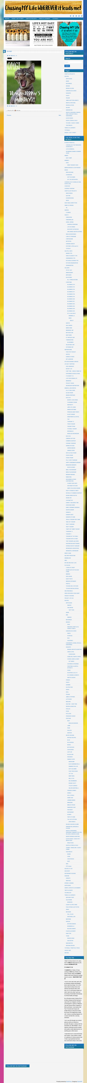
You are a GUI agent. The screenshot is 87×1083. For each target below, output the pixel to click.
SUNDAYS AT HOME (70, 517)
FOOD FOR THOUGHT (71, 352)
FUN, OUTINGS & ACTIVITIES (72, 907)
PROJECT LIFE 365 (69, 598)
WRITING (67, 952)
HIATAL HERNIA (69, 222)
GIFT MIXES (71, 661)
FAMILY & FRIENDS (69, 205)
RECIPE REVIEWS (70, 735)
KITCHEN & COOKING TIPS (72, 260)
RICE (68, 638)
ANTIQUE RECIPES (71, 737)
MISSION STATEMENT (71, 581)
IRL (66, 207)
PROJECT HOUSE (70, 383)
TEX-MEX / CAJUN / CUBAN (72, 123)
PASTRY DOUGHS (71, 677)
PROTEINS (68, 718)
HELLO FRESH (70, 795)
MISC (66, 560)
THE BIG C (68, 248)
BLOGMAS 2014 (71, 284)
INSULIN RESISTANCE (71, 234)
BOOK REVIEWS (69, 172)
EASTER (68, 323)
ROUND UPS (69, 497)
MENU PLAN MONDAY (71, 472)
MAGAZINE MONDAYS (71, 465)
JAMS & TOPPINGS (70, 696)
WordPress (69, 1081)
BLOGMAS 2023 (71, 306)
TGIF (68, 419)
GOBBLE (69, 793)
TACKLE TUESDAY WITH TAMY (73, 519)
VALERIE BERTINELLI (74, 788)
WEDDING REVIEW (70, 945)
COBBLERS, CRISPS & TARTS (74, 656)
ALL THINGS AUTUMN (72, 279)
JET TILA (71, 773)
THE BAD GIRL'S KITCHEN (72, 586)
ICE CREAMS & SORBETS (73, 675)
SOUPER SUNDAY (70, 509)
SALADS (68, 107)
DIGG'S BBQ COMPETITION (71, 203)
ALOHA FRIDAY (69, 392)
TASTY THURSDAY (70, 524)
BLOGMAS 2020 (71, 299)
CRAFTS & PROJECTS (31, 18)
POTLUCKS (68, 713)
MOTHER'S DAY (69, 332)
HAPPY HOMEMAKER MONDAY (73, 462)
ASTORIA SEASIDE (71, 923)
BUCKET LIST (69, 368)
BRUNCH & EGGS (70, 88)
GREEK (67, 689)
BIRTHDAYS (68, 275)
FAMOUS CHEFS (71, 759)
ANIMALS (67, 160)
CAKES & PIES (70, 651)
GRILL (67, 692)
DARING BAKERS (71, 448)
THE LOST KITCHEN (72, 819)
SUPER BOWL (68, 885)
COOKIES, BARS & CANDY (73, 659)
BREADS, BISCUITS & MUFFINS (74, 649)
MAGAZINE (70, 802)
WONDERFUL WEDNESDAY (72, 550)
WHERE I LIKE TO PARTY (18, 18)
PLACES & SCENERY (71, 931)
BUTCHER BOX (70, 747)
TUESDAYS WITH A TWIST (72, 538)
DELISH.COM (70, 754)
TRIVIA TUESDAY (71, 424)
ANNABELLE (72, 315)
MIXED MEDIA (69, 193)
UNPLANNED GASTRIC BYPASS (74, 231)
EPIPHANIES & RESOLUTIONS (73, 373)
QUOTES (68, 354)
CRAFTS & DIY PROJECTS (71, 191)
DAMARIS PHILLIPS (73, 766)
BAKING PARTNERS (70, 395)
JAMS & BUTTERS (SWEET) (72, 100)
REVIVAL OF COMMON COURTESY (74, 493)
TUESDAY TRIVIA (71, 426)
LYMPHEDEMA (69, 239)
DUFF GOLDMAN (71, 177)
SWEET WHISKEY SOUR (72, 165)
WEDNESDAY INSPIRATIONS (72, 385)
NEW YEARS (69, 335)
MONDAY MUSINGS (70, 474)
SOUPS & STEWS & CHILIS (72, 845)
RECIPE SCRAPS (71, 467)
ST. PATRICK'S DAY (70, 337)
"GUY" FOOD (71, 610)
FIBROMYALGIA (69, 219)
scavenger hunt (69, 500)
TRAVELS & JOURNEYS (44, 18)
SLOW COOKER (69, 118)
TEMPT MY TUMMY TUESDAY (73, 529)
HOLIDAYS (67, 267)
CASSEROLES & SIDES (71, 90)
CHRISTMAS (69, 282)
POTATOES (69, 635)
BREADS (68, 86)
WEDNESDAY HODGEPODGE (72, 548)
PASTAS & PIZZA (70, 105)
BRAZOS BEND (70, 938)
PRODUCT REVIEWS (69, 595)
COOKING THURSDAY (69, 188)
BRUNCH (68, 622)
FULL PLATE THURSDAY (71, 460)
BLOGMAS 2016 (71, 289)
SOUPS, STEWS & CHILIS (71, 120)
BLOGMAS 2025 (71, 311)
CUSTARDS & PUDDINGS (73, 663)
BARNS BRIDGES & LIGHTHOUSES (72, 167)
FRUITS (67, 95)
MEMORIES (68, 380)
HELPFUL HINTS (68, 251)
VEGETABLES (69, 125)
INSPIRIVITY (70, 404)
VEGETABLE (70, 640)
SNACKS (69, 605)
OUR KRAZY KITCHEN (72, 485)
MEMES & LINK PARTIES (70, 388)
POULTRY (69, 730)
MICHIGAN (68, 912)
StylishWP (79, 1081)
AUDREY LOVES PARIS (72, 400)
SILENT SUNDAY (71, 414)
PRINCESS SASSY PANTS (73, 412)
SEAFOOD (69, 732)
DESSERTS (68, 93)
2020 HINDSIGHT (70, 366)
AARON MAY (71, 761)
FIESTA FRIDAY (69, 455)
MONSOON (69, 902)
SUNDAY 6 (68, 512)
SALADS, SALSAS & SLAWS (72, 824)
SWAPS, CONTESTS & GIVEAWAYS (72, 887)
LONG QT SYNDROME (71, 236)
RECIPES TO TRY (68, 868)
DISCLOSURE (69, 576)
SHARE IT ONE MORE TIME (72, 502)
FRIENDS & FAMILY (71, 790)
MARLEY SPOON (71, 805)
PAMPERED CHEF (71, 807)
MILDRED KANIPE (71, 928)
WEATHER (68, 880)
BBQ (67, 615)
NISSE (70, 318)
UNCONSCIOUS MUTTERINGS (72, 543)
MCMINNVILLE (70, 926)
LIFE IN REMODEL (70, 149)
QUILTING (68, 195)
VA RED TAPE (68, 950)
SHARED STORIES (70, 356)
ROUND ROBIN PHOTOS (71, 495)
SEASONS (67, 875)
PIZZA (67, 711)
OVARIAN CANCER (70, 243)
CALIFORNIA (69, 899)
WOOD (67, 200)
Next (60, 115)
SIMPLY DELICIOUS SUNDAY (73, 488)
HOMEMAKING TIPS (70, 258)
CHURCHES (67, 186)
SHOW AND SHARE (70, 505)
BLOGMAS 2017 (71, 291)
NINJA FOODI (70, 842)
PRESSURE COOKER (70, 716)
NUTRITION (68, 241)
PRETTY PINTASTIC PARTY (72, 490)
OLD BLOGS (67, 565)
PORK (68, 728)
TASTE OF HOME (71, 817)
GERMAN (68, 684)
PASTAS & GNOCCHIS (71, 706)
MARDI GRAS (69, 328)
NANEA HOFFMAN (71, 409)
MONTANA (68, 919)
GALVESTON (70, 940)
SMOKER (69, 617)
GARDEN (67, 210)
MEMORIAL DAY (69, 330)
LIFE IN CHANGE (71, 226)
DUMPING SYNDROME (72, 224)
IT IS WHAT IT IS (69, 376)
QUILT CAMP (69, 158)
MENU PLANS (68, 553)
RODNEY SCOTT (72, 783)
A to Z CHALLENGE (70, 390)
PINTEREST (70, 809)
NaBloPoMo (69, 477)
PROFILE (68, 583)
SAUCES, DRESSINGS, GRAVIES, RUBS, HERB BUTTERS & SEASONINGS (73, 114)
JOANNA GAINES (71, 800)
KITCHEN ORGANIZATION (72, 263)
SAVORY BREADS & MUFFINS (73, 836)
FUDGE (68, 670)
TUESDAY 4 (68, 534)
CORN (68, 856)
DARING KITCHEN (70, 445)
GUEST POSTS (69, 578)
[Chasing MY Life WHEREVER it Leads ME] (43, 7)
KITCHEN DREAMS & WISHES (71, 361)
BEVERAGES (69, 83)
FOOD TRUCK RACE (73, 771)
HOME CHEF (70, 797)
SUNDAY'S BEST (69, 514)
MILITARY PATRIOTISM (70, 555)
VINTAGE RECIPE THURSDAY (72, 546)
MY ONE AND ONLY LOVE (70, 562)
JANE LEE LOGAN (71, 407)
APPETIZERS (69, 78)
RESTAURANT (70, 812)
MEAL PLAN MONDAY (71, 469)
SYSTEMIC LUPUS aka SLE (72, 246)
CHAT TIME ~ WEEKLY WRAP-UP (73, 371)
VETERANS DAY (69, 347)
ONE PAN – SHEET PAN (71, 704)
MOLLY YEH (71, 778)
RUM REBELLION (71, 916)
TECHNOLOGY (68, 892)
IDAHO (67, 909)
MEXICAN (68, 701)
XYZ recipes (68, 866)
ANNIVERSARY (69, 272)
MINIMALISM (68, 558)
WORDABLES (70, 431)
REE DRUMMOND (73, 780)
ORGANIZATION (69, 265)
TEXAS (67, 936)
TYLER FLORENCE (73, 785)
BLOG (68, 740)
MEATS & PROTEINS (70, 102)
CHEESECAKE (72, 654)
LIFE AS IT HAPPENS (69, 364)
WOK (67, 863)
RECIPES (7, 18)
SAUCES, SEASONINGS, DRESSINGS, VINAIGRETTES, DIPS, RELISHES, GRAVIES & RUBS (74, 832)
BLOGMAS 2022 (71, 303)
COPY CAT (69, 752)
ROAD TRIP (68, 933)
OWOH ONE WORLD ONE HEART (72, 593)
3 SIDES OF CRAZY (70, 567)
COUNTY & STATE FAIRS (71, 904)
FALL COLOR (70, 914)
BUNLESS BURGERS (73, 723)
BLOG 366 (68, 436)
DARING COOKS (71, 450)
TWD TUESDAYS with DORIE (72, 541)
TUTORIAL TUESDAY (72, 428)
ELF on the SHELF (71, 313)
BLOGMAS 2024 (71, 308)
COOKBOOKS (69, 174)
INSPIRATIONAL (68, 349)
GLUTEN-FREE (69, 687)
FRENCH (68, 680)
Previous (9, 115)
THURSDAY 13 (70, 421)
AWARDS (68, 574)
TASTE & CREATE (69, 890)
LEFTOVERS (69, 699)
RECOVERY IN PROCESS (73, 229)
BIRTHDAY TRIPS (70, 897)
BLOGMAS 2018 (71, 294)
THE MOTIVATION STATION (72, 588)
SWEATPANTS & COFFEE (73, 416)
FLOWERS (68, 212)
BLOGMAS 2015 (71, 287)
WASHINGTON (69, 943)
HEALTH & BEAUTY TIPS (71, 255)
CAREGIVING (69, 217)
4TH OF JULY (69, 270)
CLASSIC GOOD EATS (72, 483)
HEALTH (66, 215)
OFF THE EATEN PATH (72, 179)
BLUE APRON (70, 742)
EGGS (68, 624)
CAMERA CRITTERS (70, 438)
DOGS (67, 162)
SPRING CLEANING (69, 883)
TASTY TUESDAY (70, 526)
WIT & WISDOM (69, 359)
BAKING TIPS (69, 253)
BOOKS (66, 170)
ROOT (68, 861)
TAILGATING (70, 607)
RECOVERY (67, 871)
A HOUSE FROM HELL (70, 142)
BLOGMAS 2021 (71, 301)
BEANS (69, 854)
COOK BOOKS (70, 749)
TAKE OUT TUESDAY (70, 522)
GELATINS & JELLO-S (72, 672)
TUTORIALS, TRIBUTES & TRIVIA (72, 948)
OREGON (68, 921)
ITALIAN (68, 98)
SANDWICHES (69, 110)
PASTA (68, 633)
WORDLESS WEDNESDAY (73, 433)
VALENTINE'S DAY (70, 344)
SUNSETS (68, 878)
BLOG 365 (68, 397)
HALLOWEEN (69, 325)
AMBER (66, 155)
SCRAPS (69, 814)
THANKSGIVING (69, 340)
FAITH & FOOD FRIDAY (71, 453)
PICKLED (68, 708)
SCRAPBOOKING (70, 198)
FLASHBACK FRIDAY (72, 402)
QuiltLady (18, 110)
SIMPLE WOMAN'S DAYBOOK (72, 507)
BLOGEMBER (70, 342)
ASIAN (67, 81)
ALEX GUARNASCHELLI (74, 764)
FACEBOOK (70, 756)
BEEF (68, 720)
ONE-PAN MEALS (69, 591)
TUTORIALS (55, 18)
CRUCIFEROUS (70, 859)
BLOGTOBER (69, 277)
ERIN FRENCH (72, 821)
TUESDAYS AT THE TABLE (72, 536)
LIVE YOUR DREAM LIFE (71, 378)
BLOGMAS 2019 (71, 296)
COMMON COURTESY (71, 440)
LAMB (68, 725)
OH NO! (9, 51)
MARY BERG (71, 776)
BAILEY (71, 320)
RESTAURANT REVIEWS (70, 873)
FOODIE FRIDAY (69, 457)
